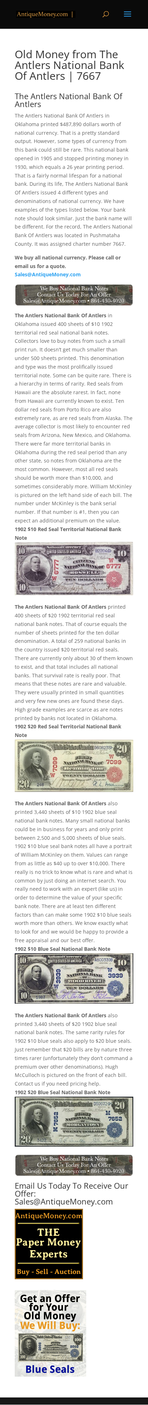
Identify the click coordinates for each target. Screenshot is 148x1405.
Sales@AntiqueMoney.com (48, 274)
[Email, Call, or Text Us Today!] (74, 295)
